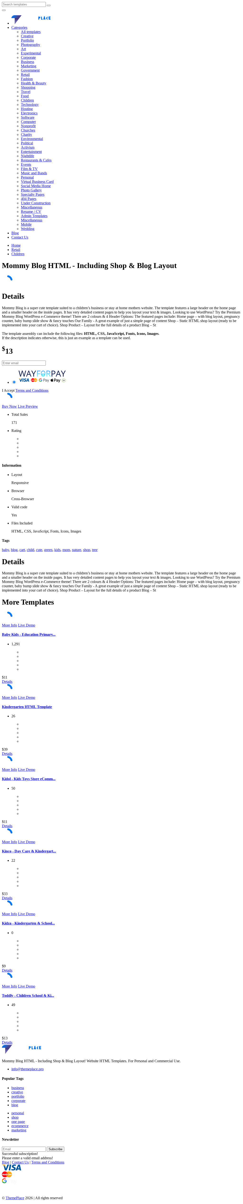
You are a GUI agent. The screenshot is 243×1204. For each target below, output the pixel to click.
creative (17, 1092)
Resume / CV (31, 212)
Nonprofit (28, 126)
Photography (30, 45)
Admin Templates (34, 216)
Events (26, 164)
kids (57, 550)
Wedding (27, 229)
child (30, 550)
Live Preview (28, 406)
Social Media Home (36, 186)
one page (18, 1122)
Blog (15, 233)
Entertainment (31, 152)
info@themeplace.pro (27, 1069)
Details (7, 682)
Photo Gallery (31, 190)
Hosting (27, 109)
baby (5, 550)
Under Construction (36, 203)
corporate (18, 1101)
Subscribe (55, 1149)
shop (86, 550)
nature (76, 550)
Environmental (32, 139)
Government (30, 70)
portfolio (17, 1096)
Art (23, 49)
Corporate (28, 57)
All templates (31, 32)
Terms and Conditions (31, 390)
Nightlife (27, 156)
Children (27, 100)
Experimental (31, 53)
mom (66, 550)
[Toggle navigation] (4, 10)
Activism (27, 147)
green (48, 550)
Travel (25, 92)
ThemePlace (15, 1198)
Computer (28, 122)
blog (14, 550)
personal (17, 1113)
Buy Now (9, 406)
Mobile (26, 224)
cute (39, 550)
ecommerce (19, 1126)
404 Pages (28, 199)
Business (27, 62)
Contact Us (19, 237)
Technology (30, 105)
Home (16, 245)
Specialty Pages (32, 194)
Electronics (29, 113)
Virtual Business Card (37, 182)
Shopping (28, 87)
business (17, 1088)
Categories (19, 27)
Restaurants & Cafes (36, 160)
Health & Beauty (33, 83)
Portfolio (27, 40)
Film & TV (29, 169)
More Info (9, 625)
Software (27, 117)
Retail (25, 75)
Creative (27, 36)
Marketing (28, 66)
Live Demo (26, 625)
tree (95, 550)
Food (25, 96)
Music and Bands (34, 173)
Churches (28, 130)
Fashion (27, 79)
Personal (27, 177)
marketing (18, 1130)
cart (22, 550)
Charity (26, 134)
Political (27, 143)
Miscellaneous (31, 207)
